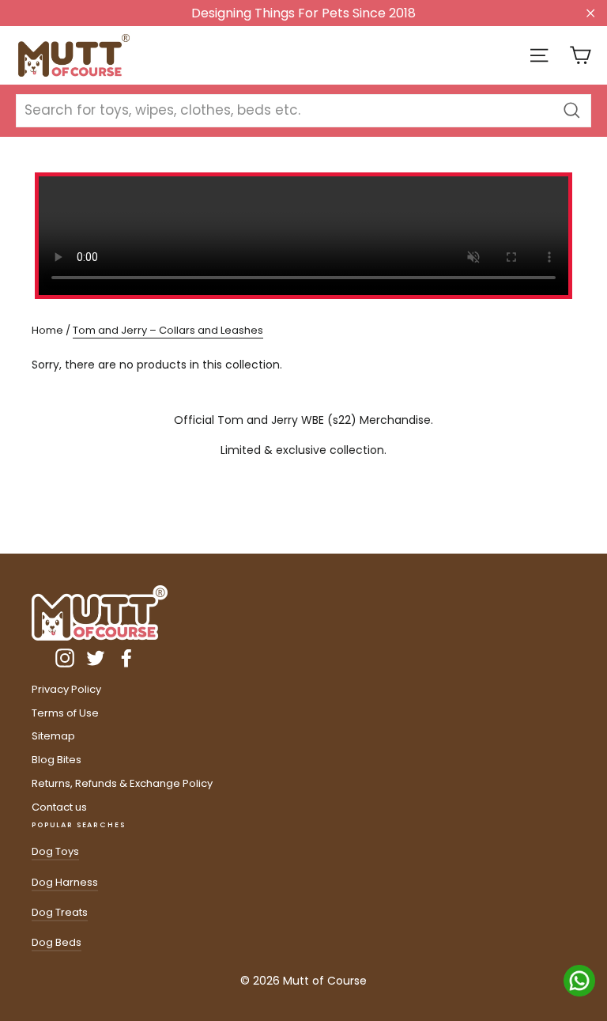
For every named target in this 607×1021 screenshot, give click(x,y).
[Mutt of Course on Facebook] (126, 658)
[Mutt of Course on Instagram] (64, 658)
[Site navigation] (539, 55)
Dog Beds (56, 942)
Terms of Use (65, 712)
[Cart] (580, 55)
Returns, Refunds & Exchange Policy (122, 783)
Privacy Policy (66, 689)
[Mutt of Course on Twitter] (95, 658)
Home (47, 330)
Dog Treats (60, 912)
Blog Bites (56, 759)
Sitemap (53, 735)
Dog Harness (65, 882)
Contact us (59, 807)
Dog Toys (55, 851)
